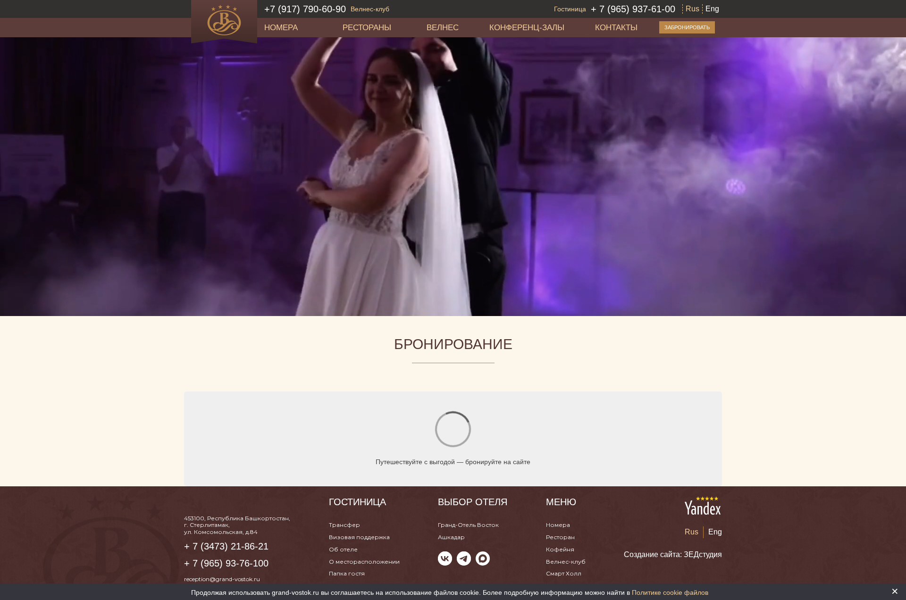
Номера (281, 27)
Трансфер (344, 524)
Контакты (616, 27)
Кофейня (560, 549)
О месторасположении (364, 561)
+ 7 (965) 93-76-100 (226, 563)
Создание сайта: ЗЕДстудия (673, 554)
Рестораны (367, 27)
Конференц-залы (526, 27)
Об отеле (343, 549)
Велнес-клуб (566, 561)
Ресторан (560, 537)
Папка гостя (347, 573)
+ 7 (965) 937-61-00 (614, 9)
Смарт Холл (563, 573)
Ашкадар (451, 537)
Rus (692, 9)
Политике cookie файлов (670, 592)
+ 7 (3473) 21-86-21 (226, 546)
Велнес (443, 27)
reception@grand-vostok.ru (222, 579)
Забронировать (687, 27)
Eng (712, 9)
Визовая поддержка (359, 537)
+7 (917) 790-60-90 (326, 9)
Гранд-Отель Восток (468, 524)
